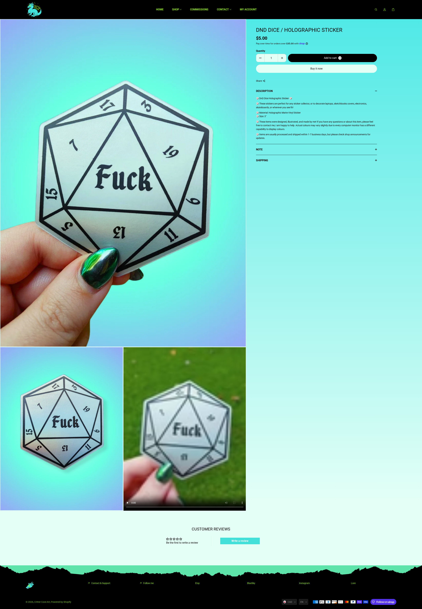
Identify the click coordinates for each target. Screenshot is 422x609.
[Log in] (384, 9)
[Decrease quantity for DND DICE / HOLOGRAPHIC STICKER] (260, 58)
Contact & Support (100, 583)
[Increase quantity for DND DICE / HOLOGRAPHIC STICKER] (282, 58)
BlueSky (251, 583)
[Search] (376, 9)
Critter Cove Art (42, 602)
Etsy (197, 583)
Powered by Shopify (61, 602)
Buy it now (316, 68)
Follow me (148, 583)
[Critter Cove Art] (34, 9)
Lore (353, 583)
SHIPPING (262, 160)
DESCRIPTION (264, 91)
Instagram (304, 583)
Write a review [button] (239, 540)
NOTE (259, 149)
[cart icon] (393, 9)
